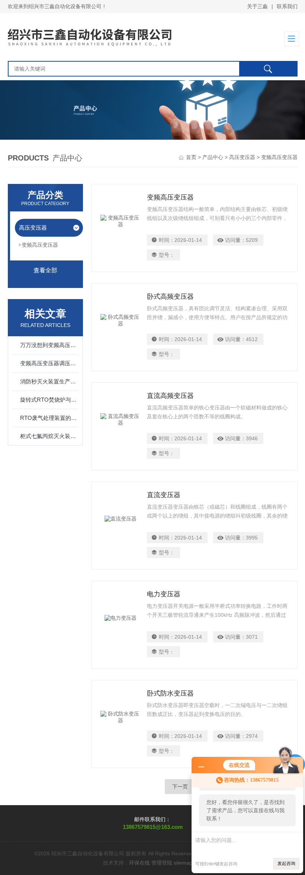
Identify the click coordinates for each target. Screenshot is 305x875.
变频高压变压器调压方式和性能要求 (49, 363)
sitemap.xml (188, 863)
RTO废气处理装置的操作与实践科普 (49, 418)
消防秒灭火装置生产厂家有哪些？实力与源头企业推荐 (49, 381)
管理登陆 (161, 863)
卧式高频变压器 (170, 296)
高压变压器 (242, 157)
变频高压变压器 (40, 245)
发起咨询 (286, 863)
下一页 (180, 787)
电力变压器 (163, 594)
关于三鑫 (257, 6)
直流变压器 (163, 495)
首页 (191, 157)
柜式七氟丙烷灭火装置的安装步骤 (49, 436)
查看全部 (45, 270)
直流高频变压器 (170, 395)
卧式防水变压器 (170, 693)
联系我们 (287, 6)
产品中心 (212, 157)
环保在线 (139, 863)
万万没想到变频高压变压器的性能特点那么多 (49, 345)
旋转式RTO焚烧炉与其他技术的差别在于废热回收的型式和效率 (49, 399)
